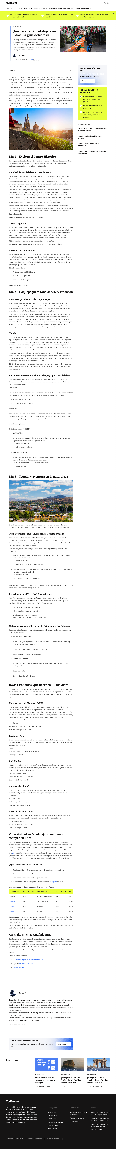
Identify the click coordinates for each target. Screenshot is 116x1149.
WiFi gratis (53, 882)
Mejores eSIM (39, 8)
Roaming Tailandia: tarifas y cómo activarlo (90, 137)
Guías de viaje (68, 8)
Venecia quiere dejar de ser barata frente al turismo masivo (92, 130)
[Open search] (105, 3)
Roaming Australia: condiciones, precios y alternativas (92, 152)
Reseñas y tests (55, 8)
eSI (13, 853)
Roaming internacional (55, 1122)
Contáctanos (74, 1121)
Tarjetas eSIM (52, 1116)
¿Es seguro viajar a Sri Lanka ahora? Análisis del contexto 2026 (71, 1080)
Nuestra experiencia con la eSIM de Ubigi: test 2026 (100, 1113)
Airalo (12, 906)
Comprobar (62, 1044)
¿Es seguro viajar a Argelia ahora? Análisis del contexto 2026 (97, 1080)
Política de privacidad (53, 1139)
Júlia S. (64, 1086)
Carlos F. (24, 55)
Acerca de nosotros (77, 1118)
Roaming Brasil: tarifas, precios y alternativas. (89, 145)
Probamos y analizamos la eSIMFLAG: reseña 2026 (100, 1119)
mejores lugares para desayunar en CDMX (29, 960)
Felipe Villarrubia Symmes (43, 1086)
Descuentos (52, 1112)
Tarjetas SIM (52, 1119)
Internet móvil (53, 1125)
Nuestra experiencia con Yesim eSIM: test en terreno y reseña (99, 1126)
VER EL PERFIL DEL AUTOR (17, 1025)
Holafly (13, 901)
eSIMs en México (18, 967)
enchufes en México (26, 964)
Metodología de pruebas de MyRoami (78, 1113)
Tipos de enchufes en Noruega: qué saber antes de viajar (46, 1080)
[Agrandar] (70, 110)
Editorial (9, 8)
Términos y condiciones (35, 1139)
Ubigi (12, 912)
